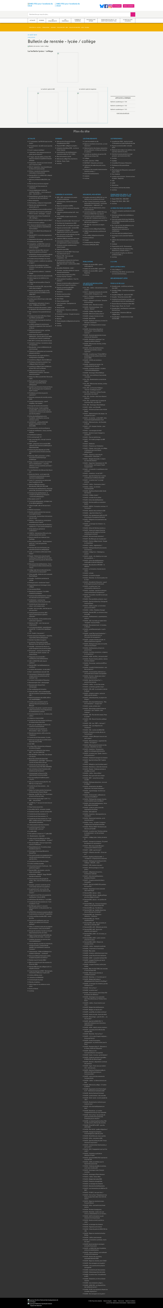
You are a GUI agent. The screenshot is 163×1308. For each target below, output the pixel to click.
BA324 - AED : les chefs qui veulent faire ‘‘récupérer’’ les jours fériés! (95, 622)
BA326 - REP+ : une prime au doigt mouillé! (94, 779)
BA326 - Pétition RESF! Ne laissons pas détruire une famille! (95, 828)
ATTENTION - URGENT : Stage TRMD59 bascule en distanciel (40, 875)
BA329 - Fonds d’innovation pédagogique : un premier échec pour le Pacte (95, 1042)
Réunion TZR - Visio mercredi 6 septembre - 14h (65, 257)
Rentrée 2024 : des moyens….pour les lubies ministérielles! (39, 871)
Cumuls (59, 323)
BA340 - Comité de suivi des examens (94, 1270)
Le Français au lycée (34, 297)
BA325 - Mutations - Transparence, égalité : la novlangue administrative (94, 750)
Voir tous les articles (123, 113)
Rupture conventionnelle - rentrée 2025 (68, 228)
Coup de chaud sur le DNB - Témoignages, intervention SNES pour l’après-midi (40, 972)
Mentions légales (107, 1301)
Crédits (115, 1301)
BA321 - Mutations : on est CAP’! (93, 473)
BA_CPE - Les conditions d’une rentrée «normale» (95, 376)
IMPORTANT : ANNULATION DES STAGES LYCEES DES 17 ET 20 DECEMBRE (38, 424)
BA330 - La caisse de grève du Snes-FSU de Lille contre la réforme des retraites (95, 1122)
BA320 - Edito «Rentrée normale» (93, 305)
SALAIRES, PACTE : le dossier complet (39, 809)
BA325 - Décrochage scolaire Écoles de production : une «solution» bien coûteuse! (95, 710)
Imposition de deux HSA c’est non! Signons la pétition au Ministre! (39, 251)
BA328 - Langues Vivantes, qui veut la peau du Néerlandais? (94, 961)
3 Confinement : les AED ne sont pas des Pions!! (40, 147)
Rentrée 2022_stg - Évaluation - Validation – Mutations (93, 915)
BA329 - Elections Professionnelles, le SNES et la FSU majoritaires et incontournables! (94, 1072)
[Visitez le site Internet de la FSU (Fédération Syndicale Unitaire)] (40, 1304)
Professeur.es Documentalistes (120, 165)
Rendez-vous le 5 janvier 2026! (37, 960)
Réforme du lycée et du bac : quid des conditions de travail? (39, 331)
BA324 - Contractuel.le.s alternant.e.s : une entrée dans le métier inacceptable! (95, 673)
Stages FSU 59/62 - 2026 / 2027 (120, 201)
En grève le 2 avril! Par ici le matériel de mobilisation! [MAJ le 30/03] (40, 896)
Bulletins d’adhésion (130, 1301)
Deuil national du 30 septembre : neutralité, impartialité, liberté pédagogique (38, 383)
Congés (86, 240)
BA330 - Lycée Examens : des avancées (95, 1096)
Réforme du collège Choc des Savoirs (67, 159)
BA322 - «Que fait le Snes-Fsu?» (93, 513)
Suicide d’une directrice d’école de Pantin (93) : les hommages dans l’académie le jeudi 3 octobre (40, 389)
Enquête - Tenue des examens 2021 (122, 297)
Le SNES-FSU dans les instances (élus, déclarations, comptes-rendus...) (122, 250)
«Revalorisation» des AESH (37, 836)
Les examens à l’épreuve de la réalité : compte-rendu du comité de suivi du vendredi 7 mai (39, 676)
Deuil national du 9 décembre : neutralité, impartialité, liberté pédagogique (40, 637)
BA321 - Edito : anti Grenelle (92, 407)
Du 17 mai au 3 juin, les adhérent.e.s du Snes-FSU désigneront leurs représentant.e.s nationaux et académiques (123, 228)
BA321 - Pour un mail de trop (92, 437)
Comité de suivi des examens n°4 (38, 816)
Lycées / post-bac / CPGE (91, 161)
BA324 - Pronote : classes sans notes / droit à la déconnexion (95, 677)
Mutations (60, 292)
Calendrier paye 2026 (63, 249)
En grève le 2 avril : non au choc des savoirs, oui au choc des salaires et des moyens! (39, 891)
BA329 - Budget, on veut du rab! (93, 1010)
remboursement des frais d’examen (39, 825)
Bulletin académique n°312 (119, 106)
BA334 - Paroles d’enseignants (92, 1210)
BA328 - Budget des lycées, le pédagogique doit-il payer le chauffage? (95, 980)
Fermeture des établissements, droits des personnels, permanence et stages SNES (40, 490)
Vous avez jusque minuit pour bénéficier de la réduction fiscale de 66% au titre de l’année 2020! (123, 221)
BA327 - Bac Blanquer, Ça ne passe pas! (95, 539)
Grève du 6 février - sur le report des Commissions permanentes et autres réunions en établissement (39, 476)
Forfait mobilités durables (36, 864)
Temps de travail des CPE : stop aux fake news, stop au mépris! (40, 287)
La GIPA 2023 (33, 831)
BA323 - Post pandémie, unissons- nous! (95, 599)
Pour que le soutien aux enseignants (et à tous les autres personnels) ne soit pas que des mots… (40, 857)
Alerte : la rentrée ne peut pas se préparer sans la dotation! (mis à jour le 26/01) (40, 927)
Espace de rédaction (36, 1306)
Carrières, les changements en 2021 (67, 223)
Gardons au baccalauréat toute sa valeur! (40, 220)
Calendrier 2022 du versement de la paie (68, 239)
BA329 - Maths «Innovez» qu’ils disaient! (95, 1055)
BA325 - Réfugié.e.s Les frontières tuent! (95, 764)
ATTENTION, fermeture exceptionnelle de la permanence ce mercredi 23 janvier (40, 255)
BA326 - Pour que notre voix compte (94, 776)
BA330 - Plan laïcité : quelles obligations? (96, 1129)
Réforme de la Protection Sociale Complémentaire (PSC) (66, 142)
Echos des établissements (91, 174)
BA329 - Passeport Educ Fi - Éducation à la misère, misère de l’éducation (95, 1047)
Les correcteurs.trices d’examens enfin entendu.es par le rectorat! (40, 770)
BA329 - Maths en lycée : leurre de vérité (95, 1014)
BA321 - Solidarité (89, 444)
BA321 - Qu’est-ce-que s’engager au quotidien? (94, 434)
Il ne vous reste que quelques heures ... (122, 233)
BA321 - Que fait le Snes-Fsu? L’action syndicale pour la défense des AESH (95, 477)
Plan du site (121, 1301)
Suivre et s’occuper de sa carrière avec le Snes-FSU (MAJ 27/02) (40, 741)
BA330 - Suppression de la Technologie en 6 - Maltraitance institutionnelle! (95, 1090)
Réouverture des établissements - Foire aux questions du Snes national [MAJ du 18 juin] (40, 566)
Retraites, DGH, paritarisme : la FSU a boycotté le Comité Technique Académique (39, 457)
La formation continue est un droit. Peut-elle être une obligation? (95, 221)
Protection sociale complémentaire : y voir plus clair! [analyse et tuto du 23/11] (95, 217)
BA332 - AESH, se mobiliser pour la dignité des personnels (94, 1163)
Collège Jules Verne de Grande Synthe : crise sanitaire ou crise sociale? (40, 571)
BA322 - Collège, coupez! (91, 495)
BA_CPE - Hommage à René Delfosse (94, 405)
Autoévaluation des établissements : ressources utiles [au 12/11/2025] (67, 153)
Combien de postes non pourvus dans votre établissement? (39, 940)
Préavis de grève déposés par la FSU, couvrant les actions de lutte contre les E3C (40, 451)
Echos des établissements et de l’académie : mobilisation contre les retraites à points (39, 418)
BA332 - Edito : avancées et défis (93, 1138)
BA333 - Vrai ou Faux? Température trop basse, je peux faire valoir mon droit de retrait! (95, 1197)
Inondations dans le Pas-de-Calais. (39, 861)
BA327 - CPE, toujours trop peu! (93, 865)
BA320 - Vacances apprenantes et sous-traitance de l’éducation (95, 336)
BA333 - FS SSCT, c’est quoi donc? (93, 1192)
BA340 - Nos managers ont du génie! (94, 1294)
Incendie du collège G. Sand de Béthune (40, 360)
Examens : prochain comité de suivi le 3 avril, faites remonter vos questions (39, 886)
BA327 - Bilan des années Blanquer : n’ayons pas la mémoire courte (94, 847)
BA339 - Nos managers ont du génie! (94, 1263)
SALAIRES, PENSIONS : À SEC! (65, 268)
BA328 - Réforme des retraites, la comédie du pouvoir (93, 974)
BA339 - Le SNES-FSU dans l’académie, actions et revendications (95, 1249)
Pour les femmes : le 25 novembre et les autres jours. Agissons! (40, 620)
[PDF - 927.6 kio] (67, 67)
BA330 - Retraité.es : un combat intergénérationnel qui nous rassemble (95, 1112)
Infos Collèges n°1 (117, 270)
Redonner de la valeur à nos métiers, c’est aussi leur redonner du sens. (123, 151)
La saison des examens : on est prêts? (39, 669)
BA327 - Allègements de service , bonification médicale (93, 873)
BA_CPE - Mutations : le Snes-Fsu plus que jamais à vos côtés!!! (95, 393)
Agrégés (114, 161)
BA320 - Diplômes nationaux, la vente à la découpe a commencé (95, 322)
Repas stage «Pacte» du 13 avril (121, 306)
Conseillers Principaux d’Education (122, 163)
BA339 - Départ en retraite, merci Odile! (95, 1261)
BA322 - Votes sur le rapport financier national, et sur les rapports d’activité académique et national (94, 532)
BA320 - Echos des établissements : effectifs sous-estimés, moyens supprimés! (94, 350)
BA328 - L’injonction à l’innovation (94, 949)
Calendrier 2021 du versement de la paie (68, 226)
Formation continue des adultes (121, 188)
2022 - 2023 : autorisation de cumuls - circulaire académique (67, 198)
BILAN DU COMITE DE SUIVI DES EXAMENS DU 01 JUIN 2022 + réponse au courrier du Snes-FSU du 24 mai (40, 760)
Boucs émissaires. (34, 200)
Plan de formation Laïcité (64, 157)
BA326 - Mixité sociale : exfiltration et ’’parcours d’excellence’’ (94, 796)
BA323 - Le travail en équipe (92, 576)
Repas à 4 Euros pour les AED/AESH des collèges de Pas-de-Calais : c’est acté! (40, 936)
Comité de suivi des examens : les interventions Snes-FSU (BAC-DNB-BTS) (40, 766)
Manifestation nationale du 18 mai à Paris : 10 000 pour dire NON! (39, 304)
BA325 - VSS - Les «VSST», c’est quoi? (94, 723)
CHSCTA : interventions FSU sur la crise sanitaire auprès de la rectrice (40, 534)
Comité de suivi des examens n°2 (38, 814)
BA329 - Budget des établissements (94, 1007)
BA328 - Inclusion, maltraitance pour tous (95, 953)
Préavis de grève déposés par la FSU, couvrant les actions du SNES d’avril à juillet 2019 (39, 292)
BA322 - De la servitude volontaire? (94, 536)
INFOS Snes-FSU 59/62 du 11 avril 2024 (40, 900)
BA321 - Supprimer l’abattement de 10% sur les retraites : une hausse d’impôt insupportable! (95, 465)
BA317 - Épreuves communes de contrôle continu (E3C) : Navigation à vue (95, 293)
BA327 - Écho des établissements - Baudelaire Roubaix (94, 877)
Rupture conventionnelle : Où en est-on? (68, 221)
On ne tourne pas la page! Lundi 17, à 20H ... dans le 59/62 (39, 800)
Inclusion (86, 176)
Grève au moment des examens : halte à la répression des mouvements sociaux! (40, 308)
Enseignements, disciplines (92, 242)
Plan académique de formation (37, 689)
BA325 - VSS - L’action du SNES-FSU (94, 730)
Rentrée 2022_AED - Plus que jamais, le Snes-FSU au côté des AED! (95, 924)
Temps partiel (60, 308)
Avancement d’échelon (63, 296)
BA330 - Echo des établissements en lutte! (94, 1107)
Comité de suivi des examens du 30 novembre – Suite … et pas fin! (38, 730)
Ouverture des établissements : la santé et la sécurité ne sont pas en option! (40, 597)
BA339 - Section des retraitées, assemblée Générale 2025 (93, 1257)
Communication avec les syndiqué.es (39, 428)
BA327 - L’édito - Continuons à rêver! (94, 484)
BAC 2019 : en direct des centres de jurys (40, 341)
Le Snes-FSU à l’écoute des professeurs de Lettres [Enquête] (40, 747)
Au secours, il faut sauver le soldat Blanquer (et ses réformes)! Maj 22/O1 (40, 643)
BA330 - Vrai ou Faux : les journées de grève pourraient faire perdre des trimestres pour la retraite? (94, 1117)
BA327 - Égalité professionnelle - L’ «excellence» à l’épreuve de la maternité (95, 858)
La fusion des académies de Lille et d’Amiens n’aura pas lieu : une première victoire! (40, 267)
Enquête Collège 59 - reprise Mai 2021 (122, 295)
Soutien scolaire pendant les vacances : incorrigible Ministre (40, 513)
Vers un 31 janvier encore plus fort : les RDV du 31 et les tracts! (40, 783)
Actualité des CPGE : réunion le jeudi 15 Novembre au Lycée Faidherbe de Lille (123, 142)
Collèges (86, 158)
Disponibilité (60, 316)
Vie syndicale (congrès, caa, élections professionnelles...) (122, 254)
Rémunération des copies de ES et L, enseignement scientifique (39, 356)
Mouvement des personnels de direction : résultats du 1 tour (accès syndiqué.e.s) (40, 526)
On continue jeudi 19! (35, 437)
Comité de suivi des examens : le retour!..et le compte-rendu (38, 605)
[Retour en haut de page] (7, 1301)
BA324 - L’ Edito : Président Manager (94, 610)
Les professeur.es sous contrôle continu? (40, 209)
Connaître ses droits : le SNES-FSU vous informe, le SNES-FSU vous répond (95, 213)
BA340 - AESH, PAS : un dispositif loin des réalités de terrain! (94, 1286)
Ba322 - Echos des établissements (93, 500)
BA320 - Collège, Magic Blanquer (93, 311)
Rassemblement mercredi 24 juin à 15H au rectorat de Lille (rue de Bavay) (40, 197)
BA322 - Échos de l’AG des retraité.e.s (94, 528)
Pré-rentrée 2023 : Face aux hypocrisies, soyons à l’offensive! (40, 844)
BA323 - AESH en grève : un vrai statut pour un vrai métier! (95, 607)
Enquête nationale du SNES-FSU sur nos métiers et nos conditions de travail (95, 198)
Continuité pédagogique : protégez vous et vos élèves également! (40, 502)
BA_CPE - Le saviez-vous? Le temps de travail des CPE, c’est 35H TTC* (95, 402)
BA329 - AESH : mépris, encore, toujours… (95, 1027)
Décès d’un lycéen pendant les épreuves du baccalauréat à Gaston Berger (40, 791)
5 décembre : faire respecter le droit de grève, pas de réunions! (40, 153)
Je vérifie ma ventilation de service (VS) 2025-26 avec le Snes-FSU (95, 155)
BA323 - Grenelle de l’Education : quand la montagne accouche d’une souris (95, 583)
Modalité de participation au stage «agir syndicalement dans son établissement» (123, 300)
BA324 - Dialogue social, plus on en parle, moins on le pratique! (95, 645)
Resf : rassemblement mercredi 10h (39, 672)
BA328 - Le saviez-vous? (91, 990)
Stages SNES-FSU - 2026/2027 (120, 199)
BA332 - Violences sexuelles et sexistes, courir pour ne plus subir (95, 1167)
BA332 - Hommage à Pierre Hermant (94, 1174)
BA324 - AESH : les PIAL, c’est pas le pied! (96, 656)
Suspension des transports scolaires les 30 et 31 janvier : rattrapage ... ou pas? (40, 213)
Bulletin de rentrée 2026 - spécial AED (94, 269)
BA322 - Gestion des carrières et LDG (94, 511)
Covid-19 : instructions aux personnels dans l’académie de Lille (40, 481)
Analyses (114, 244)
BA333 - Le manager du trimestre (93, 1184)
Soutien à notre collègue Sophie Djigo (95, 229)
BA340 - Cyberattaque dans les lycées (94, 1272)
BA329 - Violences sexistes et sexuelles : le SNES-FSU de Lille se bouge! (95, 1058)
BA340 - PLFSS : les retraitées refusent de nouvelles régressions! (96, 1290)
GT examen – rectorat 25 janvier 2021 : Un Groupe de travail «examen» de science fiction (40, 652)
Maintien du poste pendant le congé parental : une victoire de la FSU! (122, 155)
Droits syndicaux (89, 238)
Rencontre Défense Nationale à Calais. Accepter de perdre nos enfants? (40, 957)
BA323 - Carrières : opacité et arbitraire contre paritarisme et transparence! (95, 591)
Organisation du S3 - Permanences (121, 246)
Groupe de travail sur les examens (38, 406)
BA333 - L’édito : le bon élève (92, 1177)
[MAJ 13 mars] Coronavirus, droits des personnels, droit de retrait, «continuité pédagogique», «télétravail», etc (95, 203)
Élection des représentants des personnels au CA (38, 206)
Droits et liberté (33, 989)
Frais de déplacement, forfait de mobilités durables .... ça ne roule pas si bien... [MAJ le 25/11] (40, 192)
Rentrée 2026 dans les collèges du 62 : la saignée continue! (40, 968)
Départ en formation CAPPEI (65, 206)
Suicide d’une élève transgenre (37, 640)
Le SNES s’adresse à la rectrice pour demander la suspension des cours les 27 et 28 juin (40, 326)
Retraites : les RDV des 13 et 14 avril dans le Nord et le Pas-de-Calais (40, 795)
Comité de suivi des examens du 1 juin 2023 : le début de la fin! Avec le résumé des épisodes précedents (40, 820)
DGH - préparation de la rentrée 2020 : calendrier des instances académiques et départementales (40, 445)
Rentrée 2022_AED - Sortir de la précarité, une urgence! (93, 930)
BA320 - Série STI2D (89, 318)
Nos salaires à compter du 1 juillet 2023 (40, 834)
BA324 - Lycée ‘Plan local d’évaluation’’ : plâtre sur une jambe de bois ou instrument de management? (95, 635)
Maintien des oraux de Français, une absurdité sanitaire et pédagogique (39, 549)
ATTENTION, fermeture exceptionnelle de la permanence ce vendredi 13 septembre (40, 913)
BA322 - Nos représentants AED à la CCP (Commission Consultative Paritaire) (95, 516)
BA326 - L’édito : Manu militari (92, 773)
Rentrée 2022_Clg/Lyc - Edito (92, 893)
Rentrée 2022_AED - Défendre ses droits (95, 927)
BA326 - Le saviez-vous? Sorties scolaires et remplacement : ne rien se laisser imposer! (95, 833)
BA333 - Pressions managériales (93, 1181)
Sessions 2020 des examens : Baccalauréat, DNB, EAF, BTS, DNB (38, 485)
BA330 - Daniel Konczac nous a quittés (95, 1136)
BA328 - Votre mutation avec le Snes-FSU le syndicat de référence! (95, 994)
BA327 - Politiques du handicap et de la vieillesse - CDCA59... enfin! (95, 862)
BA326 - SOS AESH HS (90, 812)
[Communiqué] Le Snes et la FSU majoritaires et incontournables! (38, 774)
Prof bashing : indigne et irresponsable (40, 203)
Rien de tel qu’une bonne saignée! (39, 184)
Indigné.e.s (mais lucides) (36, 718)
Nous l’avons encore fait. (36, 807)
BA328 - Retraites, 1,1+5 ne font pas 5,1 (95, 977)
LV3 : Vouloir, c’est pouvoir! (36, 633)
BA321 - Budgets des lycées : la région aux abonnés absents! (95, 460)
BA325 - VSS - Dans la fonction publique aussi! (95, 720)
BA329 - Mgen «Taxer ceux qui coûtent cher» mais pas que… (95, 1067)
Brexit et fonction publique (36, 223)
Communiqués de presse (36, 980)
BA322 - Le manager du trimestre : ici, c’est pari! (94, 525)
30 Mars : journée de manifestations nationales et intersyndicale (39, 172)
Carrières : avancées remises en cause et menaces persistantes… (68, 271)
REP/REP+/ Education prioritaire (93, 163)
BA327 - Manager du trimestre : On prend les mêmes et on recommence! (96, 842)
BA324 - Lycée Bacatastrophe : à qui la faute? (94, 630)
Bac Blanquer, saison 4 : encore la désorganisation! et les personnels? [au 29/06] (40, 908)
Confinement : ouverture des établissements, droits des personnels (39, 601)
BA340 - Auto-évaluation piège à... (94, 1283)
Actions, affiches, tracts (35, 975)
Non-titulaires (116, 174)
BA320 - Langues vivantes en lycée (93, 316)
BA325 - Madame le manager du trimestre (95, 758)
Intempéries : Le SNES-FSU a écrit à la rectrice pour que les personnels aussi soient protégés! (39, 246)
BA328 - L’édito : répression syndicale (94, 946)
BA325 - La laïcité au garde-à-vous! (94, 687)
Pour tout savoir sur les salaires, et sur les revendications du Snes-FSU (68, 235)
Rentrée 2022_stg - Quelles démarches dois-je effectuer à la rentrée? (95, 911)
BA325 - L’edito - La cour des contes (94, 684)
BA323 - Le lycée (88, 573)
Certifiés (114, 158)
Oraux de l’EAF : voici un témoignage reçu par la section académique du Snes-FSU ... (40, 693)
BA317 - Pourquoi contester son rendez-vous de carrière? (95, 297)
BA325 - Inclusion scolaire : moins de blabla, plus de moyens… (94, 694)
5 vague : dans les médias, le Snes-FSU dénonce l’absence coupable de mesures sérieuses (40, 159)
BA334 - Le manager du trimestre (93, 1224)
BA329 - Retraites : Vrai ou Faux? (93, 1034)
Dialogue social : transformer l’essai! (39, 583)
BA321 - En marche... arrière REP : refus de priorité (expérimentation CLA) (95, 419)
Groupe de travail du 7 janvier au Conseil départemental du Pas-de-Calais (40, 932)
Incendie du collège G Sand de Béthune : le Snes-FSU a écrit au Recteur (40, 367)
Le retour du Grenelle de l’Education (39, 680)
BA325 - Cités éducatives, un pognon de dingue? (95, 698)
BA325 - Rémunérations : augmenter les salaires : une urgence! (95, 742)
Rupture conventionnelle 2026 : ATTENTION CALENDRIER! (65, 288)
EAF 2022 (31, 744)
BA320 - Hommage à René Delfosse (94, 373)
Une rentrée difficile (34, 589)
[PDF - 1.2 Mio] (87, 107)
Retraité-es (115, 185)
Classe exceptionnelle (63, 301)
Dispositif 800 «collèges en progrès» (67, 146)
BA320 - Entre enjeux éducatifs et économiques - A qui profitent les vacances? (93, 331)
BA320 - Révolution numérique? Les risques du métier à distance (94, 340)
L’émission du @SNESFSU (36, 977)
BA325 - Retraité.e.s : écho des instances (95, 767)
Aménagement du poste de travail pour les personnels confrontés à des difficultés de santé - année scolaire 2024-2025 (68, 263)
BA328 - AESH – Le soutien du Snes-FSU (95, 958)
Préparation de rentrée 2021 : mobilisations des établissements (38, 658)
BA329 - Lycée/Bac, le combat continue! (95, 1012)
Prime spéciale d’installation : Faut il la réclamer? (67, 280)
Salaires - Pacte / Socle (63, 161)
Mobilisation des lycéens (36, 242)
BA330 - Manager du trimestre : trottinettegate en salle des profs (93, 1133)
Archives (31, 991)
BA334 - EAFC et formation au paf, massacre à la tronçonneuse (94, 1217)
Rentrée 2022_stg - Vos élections (93, 908)
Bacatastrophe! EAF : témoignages (39, 683)
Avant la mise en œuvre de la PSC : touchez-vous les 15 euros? (66, 276)
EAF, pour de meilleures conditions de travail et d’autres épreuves (39, 726)
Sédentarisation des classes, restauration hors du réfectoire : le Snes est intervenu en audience (95, 150)
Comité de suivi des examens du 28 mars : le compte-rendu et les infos (40, 721)
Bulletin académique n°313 (119, 109)
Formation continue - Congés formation (68, 314)
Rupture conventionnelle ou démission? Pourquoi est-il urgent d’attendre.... (68, 284)
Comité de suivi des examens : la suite (39, 737)
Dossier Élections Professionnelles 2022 (123, 304)
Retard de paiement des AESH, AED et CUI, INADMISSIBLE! (40, 698)
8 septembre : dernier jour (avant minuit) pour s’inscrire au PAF (40, 164)
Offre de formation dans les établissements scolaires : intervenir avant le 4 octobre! (39, 372)
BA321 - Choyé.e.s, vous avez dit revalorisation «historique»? (93, 455)
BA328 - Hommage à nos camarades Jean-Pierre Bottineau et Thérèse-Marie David (95, 999)
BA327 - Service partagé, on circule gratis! (94, 869)
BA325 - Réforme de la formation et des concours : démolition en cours (95, 746)
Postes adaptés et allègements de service (68, 321)
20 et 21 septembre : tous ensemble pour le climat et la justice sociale (40, 168)
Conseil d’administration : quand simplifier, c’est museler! (38, 402)
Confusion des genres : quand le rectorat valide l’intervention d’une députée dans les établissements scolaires (40, 710)
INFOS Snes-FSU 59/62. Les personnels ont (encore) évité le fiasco (123, 273)
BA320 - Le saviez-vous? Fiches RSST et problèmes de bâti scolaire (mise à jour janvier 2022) (95, 356)
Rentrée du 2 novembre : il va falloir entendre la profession (39, 592)
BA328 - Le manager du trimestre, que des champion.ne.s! (96, 985)
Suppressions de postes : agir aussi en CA (40, 239)
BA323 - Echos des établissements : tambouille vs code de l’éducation (94, 561)
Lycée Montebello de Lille (91, 141)
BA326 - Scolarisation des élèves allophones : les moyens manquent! (94, 787)
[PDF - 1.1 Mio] (47, 107)
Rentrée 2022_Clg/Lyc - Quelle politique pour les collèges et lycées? (95, 896)
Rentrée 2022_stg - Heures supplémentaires (91, 920)
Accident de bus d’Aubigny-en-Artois (39, 259)
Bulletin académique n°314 (119, 102)
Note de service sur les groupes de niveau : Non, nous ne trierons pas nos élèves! (40, 880)
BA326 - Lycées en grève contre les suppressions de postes (93, 808)
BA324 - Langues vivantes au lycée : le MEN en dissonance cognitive (94, 641)
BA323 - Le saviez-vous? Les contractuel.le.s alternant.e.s (92, 587)
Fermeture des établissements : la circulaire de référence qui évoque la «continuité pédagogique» (39, 495)
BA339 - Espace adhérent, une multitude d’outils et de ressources (95, 1253)
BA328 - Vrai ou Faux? (90, 988)
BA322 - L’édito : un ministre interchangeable (92, 488)
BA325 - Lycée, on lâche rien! (92, 706)
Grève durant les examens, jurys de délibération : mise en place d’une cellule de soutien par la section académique (40, 336)
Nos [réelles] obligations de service (94, 235)
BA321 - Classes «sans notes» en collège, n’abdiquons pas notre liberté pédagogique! (95, 450)
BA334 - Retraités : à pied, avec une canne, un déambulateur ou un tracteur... (95, 1213)
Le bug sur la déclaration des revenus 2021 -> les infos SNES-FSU (39, 751)
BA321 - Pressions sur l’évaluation (93, 446)
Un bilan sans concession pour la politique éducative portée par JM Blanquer (38, 704)
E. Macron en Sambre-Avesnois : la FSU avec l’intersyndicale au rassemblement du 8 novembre (40, 227)
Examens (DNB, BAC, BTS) (91, 245)
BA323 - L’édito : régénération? (93, 545)
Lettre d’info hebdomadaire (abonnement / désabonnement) (120, 1303)
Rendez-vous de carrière (63, 294)
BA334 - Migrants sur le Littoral (93, 1227)
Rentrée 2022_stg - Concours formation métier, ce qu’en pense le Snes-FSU (95, 905)
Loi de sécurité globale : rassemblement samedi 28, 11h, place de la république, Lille (40, 629)
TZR (113, 168)
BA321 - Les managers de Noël (92, 431)
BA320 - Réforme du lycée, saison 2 (94, 314)
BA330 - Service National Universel (94, 1093)
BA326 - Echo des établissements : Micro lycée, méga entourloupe (95, 804)
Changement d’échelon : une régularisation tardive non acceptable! (67, 231)
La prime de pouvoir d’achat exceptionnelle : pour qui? (37, 828)
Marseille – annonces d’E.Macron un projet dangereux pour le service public (40, 647)
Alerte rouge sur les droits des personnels (40, 276)
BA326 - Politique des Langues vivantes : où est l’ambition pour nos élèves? (95, 800)
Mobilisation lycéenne (35, 435)
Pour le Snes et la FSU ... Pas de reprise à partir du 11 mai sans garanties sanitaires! (40, 543)
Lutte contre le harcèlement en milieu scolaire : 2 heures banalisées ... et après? (40, 839)
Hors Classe (60, 299)
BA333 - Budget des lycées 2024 (93, 1179)
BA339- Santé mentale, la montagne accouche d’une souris (94, 1245)
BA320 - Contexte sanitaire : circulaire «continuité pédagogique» (95, 369)
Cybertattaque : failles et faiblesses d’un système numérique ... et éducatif (40, 952)
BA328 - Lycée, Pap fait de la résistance (95, 956)
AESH (113, 183)
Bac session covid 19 (35, 499)
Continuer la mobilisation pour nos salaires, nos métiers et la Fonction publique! (39, 922)
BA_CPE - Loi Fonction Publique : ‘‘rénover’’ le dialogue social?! (93, 389)
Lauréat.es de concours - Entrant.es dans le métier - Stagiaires (123, 177)
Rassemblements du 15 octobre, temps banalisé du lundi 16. (40, 848)
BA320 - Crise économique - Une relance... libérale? (93, 308)
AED (113, 181)
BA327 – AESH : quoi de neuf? (92, 850)
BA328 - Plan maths (89, 951)
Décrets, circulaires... (35, 982)
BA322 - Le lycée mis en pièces (92, 498)
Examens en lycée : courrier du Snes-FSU (40, 812)
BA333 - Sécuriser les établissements (94, 1186)
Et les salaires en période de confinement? (37, 530)
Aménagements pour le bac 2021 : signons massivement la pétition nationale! (38, 614)
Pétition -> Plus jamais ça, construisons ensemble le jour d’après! (40, 521)
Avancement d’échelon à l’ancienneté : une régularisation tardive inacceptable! (68, 242)
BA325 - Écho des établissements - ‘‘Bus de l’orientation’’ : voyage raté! (95, 703)
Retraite (59, 319)
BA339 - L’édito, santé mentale (92, 1238)
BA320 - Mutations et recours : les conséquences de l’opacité (93, 365)
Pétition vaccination (35, 510)
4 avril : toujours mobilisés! (36, 150)
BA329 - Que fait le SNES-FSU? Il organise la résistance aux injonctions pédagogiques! (95, 1023)
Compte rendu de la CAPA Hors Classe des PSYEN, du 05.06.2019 (40, 317)
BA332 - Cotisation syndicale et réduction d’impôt (93, 1154)
